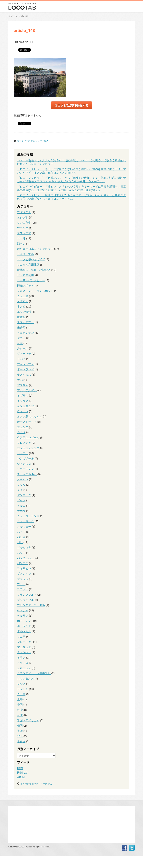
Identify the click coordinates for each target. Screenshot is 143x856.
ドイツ (21, 500)
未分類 (21, 327)
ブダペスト (24, 212)
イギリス (22, 395)
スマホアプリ (25, 322)
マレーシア (24, 642)
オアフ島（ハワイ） (29, 416)
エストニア (24, 233)
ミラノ (21, 657)
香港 (20, 731)
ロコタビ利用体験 (28, 264)
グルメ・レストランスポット (35, 291)
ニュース (22, 296)
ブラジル (22, 579)
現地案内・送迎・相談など (34, 270)
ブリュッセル (25, 600)
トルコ (21, 505)
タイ (20, 490)
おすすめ (22, 301)
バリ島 (21, 537)
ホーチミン (24, 621)
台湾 (20, 710)
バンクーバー (25, 558)
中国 (20, 705)
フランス (22, 589)
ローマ (21, 694)
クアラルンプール (28, 437)
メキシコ (22, 663)
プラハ (21, 584)
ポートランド (25, 369)
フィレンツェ (25, 364)
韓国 (20, 725)
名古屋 (21, 741)
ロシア (21, 684)
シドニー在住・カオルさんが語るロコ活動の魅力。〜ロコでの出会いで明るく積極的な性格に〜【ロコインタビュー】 (71, 162)
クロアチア (24, 443)
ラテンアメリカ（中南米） (34, 673)
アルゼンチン (25, 333)
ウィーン (22, 411)
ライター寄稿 (25, 254)
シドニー (22, 453)
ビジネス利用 (25, 275)
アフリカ (22, 385)
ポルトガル (24, 631)
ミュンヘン (24, 652)
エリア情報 (24, 312)
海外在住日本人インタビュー (35, 249)
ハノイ (21, 532)
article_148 (23, 16)
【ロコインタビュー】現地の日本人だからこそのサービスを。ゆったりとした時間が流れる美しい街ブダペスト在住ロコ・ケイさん (71, 197)
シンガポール (25, 458)
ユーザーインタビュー (31, 280)
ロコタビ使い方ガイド (31, 259)
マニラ (21, 636)
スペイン (22, 479)
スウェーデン (25, 469)
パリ (20, 542)
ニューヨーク (25, 521)
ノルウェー (24, 526)
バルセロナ (24, 547)
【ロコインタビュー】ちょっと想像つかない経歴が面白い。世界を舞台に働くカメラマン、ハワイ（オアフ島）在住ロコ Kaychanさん (71, 170)
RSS (20, 768)
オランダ (22, 427)
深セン (21, 244)
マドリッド (24, 647)
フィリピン (24, 568)
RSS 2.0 (22, 772)
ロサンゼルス (25, 678)
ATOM (21, 777)
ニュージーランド (28, 516)
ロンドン (22, 689)
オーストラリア (27, 422)
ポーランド (24, 626)
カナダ (21, 432)
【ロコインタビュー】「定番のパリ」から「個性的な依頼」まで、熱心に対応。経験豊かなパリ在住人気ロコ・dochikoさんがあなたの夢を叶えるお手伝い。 (71, 179)
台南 (20, 343)
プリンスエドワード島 (31, 605)
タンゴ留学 (24, 223)
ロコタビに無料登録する (71, 105)
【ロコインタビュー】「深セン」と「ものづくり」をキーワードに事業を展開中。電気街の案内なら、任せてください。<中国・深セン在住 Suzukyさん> (71, 188)
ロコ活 (21, 238)
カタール (22, 348)
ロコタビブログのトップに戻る (32, 141)
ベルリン (22, 615)
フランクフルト (27, 594)
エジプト (22, 217)
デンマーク (24, 495)
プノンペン (24, 574)
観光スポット (25, 285)
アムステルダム (27, 390)
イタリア (22, 401)
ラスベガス (24, 374)
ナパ (20, 380)
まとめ (21, 306)
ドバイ (21, 359)
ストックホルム (27, 474)
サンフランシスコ (28, 448)
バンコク (22, 563)
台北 (20, 715)
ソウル (21, 484)
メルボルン (24, 668)
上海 (20, 699)
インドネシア (25, 406)
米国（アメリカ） (28, 720)
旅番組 (21, 317)
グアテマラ (24, 354)
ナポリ (21, 511)
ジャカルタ (24, 464)
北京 (20, 736)
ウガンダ (22, 228)
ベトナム (22, 610)
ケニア (21, 338)
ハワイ (21, 553)
